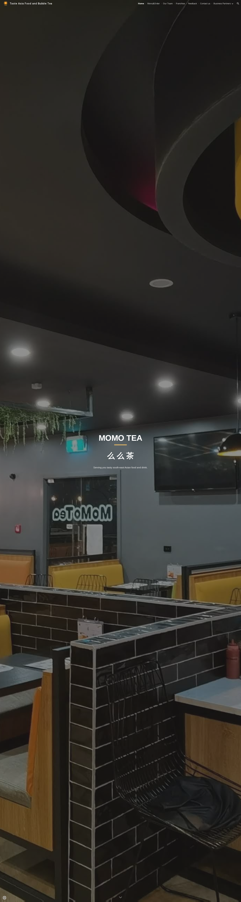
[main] (120, 447)
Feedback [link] (192, 3)
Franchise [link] (180, 3)
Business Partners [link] (222, 3)
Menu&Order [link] (153, 3)
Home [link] (141, 3)
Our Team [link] (168, 3)
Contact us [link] (205, 3)
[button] (238, 4)
